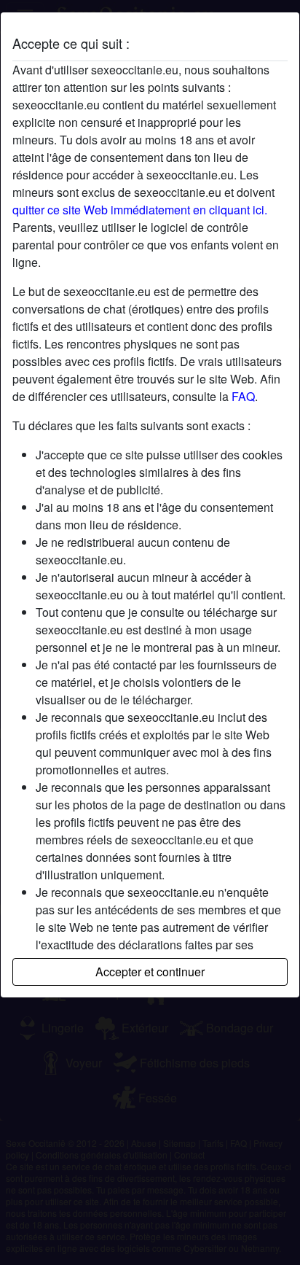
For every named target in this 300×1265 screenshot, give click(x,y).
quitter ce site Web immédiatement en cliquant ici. (139, 209)
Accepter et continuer (150, 971)
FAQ (243, 396)
